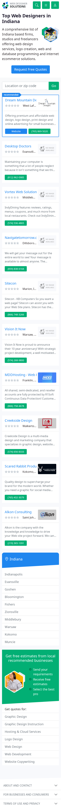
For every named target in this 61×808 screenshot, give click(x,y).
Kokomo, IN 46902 (34, 472)
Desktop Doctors (18, 146)
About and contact (17, 785)
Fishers (10, 604)
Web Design (13, 747)
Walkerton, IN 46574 (35, 426)
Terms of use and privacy (21, 803)
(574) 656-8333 (16, 451)
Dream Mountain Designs (25, 100)
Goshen (10, 589)
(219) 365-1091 (16, 543)
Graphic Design (16, 717)
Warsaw (10, 627)
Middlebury (13, 619)
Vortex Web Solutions (21, 192)
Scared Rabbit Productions (25, 466)
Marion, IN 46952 (33, 289)
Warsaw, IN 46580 (34, 334)
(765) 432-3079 (16, 497)
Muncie (10, 642)
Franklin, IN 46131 (34, 380)
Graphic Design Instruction (24, 724)
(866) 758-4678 (16, 406)
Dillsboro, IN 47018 (35, 243)
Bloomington (14, 597)
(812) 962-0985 (16, 177)
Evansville (12, 582)
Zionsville (11, 612)
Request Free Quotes (30, 69)
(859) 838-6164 (16, 268)
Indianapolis (14, 574)
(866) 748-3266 (16, 314)
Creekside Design (18, 420)
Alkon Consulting (18, 512)
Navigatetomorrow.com (23, 237)
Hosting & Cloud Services (23, 732)
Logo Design (14, 739)
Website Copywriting (20, 762)
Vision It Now (15, 329)
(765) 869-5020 (39, 131)
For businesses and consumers (26, 794)
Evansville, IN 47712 (35, 152)
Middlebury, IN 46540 (36, 197)
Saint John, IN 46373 (35, 517)
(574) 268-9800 (16, 360)
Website (16, 131)
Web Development (18, 754)
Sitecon (10, 283)
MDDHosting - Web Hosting (26, 374)
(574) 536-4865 (16, 223)
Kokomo (11, 634)
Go (54, 85)
